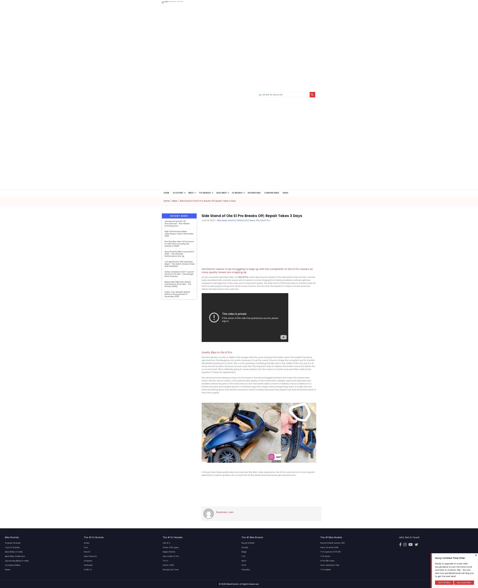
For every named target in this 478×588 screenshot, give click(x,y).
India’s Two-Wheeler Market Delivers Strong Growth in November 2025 (177, 294)
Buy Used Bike (464, 582)
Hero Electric (90, 556)
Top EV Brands (12, 547)
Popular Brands (12, 543)
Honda (244, 547)
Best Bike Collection (15, 556)
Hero (243, 560)
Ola (257, 220)
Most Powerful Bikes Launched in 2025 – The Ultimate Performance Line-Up (179, 253)
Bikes (191, 192)
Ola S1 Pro (265, 220)
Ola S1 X (166, 543)
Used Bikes (221, 192)
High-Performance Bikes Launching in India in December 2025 (179, 233)
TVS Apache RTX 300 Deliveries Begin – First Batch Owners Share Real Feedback (180, 263)
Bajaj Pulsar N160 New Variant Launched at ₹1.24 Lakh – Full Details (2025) (178, 284)
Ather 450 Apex (171, 547)
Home (166, 192)
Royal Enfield (247, 543)
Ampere (88, 560)
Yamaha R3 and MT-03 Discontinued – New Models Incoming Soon (177, 223)
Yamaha (245, 569)
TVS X (165, 560)
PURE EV (88, 569)
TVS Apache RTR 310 (330, 551)
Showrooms (254, 192)
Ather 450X (168, 565)
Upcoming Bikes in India (17, 560)
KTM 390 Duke (327, 560)
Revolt (87, 551)
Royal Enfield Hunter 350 (332, 543)
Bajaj (243, 551)
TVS (243, 556)
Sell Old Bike (444, 582)
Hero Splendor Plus (329, 565)
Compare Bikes (12, 565)
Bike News (222, 220)
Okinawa (88, 565)
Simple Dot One (171, 569)
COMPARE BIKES (271, 192)
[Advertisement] (179, 342)
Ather (87, 543)
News (285, 192)
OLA (86, 547)
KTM (243, 565)
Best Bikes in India (14, 551)
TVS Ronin (325, 556)
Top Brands (205, 192)
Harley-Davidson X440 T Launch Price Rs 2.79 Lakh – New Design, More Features (179, 274)
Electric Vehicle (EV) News (241, 220)
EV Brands (237, 192)
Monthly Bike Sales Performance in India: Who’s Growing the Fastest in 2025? (179, 243)
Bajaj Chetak (169, 551)
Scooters (178, 192)
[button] (185, 192)
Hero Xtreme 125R (329, 547)
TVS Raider (325, 569)
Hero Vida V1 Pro (171, 556)
